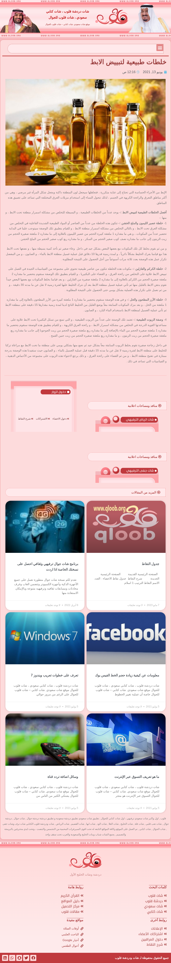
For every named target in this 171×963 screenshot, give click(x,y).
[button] (159, 47)
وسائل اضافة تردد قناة (63, 776)
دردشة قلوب (154, 901)
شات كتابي (155, 911)
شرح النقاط (155, 944)
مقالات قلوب (70, 911)
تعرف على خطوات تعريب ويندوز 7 (54, 675)
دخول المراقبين (152, 939)
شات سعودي (154, 906)
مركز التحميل (70, 906)
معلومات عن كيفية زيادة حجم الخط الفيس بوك (127, 675)
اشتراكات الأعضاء (151, 934)
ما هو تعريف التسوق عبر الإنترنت (136, 776)
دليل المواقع (70, 901)
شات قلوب (156, 895)
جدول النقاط (150, 564)
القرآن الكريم (70, 895)
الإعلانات (157, 928)
